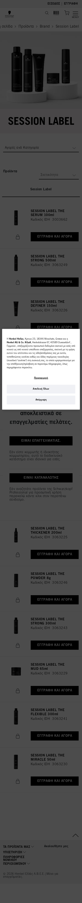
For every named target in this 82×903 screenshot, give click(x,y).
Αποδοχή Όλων (41, 389)
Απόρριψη (41, 400)
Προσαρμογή (41, 378)
